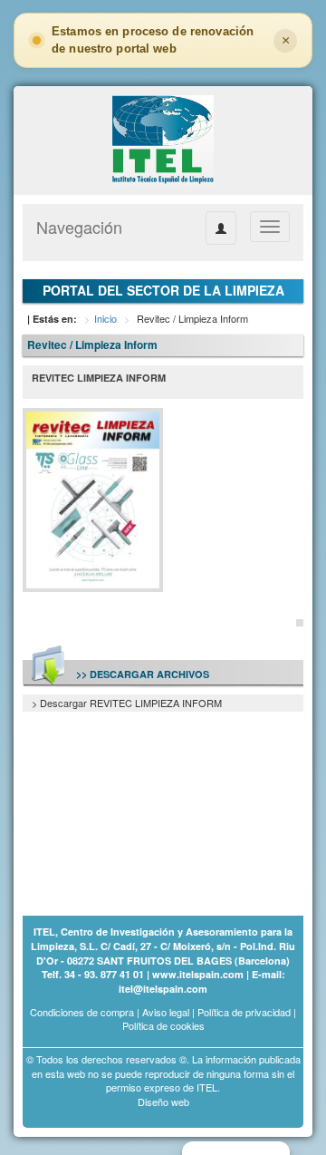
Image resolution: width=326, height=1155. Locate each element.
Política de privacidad (244, 1012)
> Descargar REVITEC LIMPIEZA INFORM (127, 702)
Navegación (79, 226)
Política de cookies (163, 1025)
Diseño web (163, 1101)
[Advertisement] (113, 803)
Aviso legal (165, 1012)
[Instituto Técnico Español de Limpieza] (162, 138)
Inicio (105, 318)
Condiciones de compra (82, 1012)
